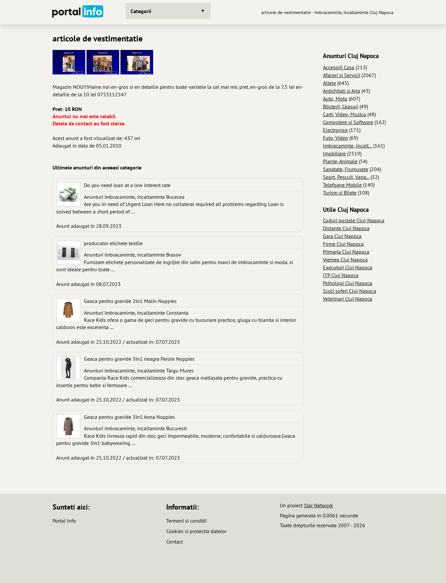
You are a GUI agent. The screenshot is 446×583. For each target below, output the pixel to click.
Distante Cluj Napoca (346, 228)
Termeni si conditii (186, 520)
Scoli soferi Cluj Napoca (349, 291)
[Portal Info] (77, 12)
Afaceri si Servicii (341, 75)
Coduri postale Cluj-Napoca (353, 220)
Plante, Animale (340, 161)
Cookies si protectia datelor (196, 531)
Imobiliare (334, 153)
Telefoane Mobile (342, 184)
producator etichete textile (113, 243)
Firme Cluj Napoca (343, 244)
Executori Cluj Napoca (347, 267)
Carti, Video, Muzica (344, 114)
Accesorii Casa (338, 67)
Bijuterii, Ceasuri (340, 106)
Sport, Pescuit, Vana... (346, 177)
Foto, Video (335, 137)
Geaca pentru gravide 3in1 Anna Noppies (129, 417)
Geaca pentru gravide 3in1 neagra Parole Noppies (139, 358)
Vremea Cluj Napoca (345, 259)
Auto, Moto (335, 98)
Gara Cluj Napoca (342, 236)
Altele (329, 83)
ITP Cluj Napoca (340, 275)
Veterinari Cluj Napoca (347, 298)
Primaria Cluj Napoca (346, 251)
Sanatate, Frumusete (345, 169)
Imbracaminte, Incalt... (347, 145)
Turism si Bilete (340, 192)
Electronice (335, 130)
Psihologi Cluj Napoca (347, 283)
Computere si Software (348, 122)
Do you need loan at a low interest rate (127, 185)
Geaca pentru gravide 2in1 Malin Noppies (130, 301)
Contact (174, 541)
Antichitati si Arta (341, 90)
